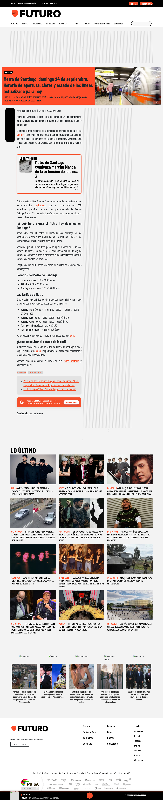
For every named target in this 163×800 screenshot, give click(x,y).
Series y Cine (37, 23)
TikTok (136, 735)
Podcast (111, 737)
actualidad (22, 372)
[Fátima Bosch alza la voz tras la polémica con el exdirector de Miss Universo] (53, 676)
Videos (87, 23)
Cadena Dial (119, 784)
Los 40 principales (64, 780)
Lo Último (14, 23)
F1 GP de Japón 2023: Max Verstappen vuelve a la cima (49, 389)
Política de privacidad (50, 773)
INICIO (12, 3)
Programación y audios (136, 795)
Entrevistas (75, 23)
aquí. (72, 335)
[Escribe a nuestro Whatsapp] (151, 13)
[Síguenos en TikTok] (131, 13)
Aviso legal (37, 773)
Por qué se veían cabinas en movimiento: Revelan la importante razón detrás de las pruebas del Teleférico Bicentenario (24, 696)
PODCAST (53, 3)
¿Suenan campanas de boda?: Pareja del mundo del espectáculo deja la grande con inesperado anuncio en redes (81, 696)
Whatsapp (138, 760)
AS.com (109, 780)
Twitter (136, 745)
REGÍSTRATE (147, 4)
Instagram (138, 730)
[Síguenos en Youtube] (143, 13)
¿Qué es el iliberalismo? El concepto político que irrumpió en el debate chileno (139, 695)
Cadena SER (102, 780)
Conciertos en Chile (102, 23)
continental (96, 784)
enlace (37, 350)
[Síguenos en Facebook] (135, 13)
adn (118, 780)
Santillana (76, 780)
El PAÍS (52, 780)
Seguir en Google (71, 402)
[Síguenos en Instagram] (127, 13)
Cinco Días (87, 784)
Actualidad (50, 23)
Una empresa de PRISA (30, 782)
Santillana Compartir (90, 780)
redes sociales (71, 360)
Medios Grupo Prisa (30, 788)
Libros (110, 732)
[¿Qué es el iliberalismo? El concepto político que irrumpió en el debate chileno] (138, 676)
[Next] (102, 795)
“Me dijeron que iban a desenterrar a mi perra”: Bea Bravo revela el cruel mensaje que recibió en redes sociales (110, 696)
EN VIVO (20, 3)
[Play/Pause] (90, 795)
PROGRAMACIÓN (30, 3)
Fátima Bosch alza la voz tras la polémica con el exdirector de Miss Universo (52, 694)
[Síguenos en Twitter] (139, 13)
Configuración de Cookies (83, 773)
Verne (111, 784)
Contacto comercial (20, 744)
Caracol (127, 780)
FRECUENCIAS (42, 3)
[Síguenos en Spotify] (147, 13)
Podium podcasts (51, 787)
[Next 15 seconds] (96, 795)
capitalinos (40, 205)
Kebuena (128, 784)
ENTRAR (134, 4)
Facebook (137, 740)
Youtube (137, 750)
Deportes (62, 23)
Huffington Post (56, 784)
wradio (77, 784)
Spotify (136, 755)
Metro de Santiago (35, 372)
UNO (70, 784)
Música (25, 23)
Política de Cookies (66, 773)
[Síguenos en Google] (123, 13)
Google (136, 726)
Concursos (118, 23)
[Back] (77, 795)
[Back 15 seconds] (83, 795)
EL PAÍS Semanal (103, 784)
